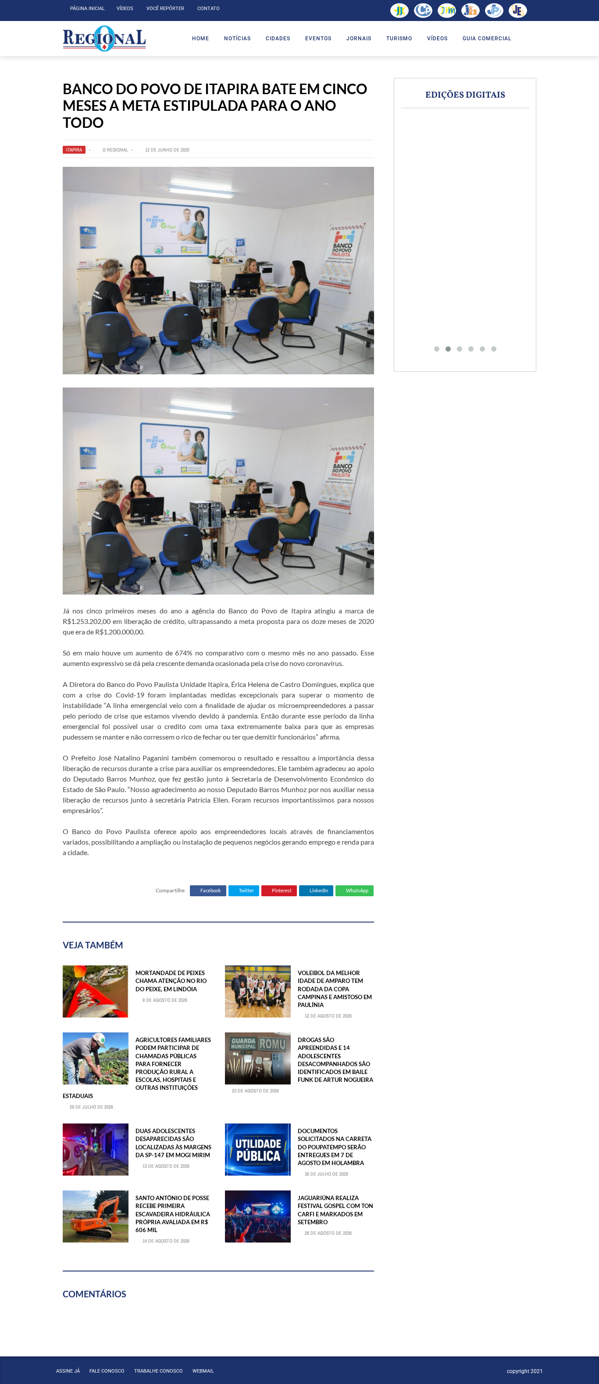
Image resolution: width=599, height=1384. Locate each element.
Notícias (237, 38)
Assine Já (68, 1371)
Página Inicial (87, 8)
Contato (208, 8)
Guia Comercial (487, 38)
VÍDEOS (437, 38)
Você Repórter (165, 8)
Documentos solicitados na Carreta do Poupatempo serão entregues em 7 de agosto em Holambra (334, 1146)
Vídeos (125, 8)
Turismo (399, 38)
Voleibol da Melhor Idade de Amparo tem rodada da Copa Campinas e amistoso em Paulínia (335, 988)
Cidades (278, 38)
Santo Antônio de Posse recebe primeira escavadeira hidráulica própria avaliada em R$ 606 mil (172, 1213)
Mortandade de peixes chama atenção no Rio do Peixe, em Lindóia (171, 980)
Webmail (203, 1371)
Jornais (358, 38)
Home (200, 38)
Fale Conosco (107, 1371)
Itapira (74, 150)
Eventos (318, 38)
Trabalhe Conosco (158, 1371)
